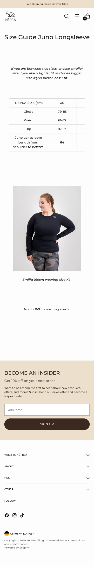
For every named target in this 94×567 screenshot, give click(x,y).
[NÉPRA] (10, 16)
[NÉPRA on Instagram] (15, 516)
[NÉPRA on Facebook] (7, 516)
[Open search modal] (66, 16)
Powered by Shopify (16, 547)
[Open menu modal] (77, 16)
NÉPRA (31, 540)
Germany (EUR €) (21, 533)
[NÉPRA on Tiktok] (23, 516)
